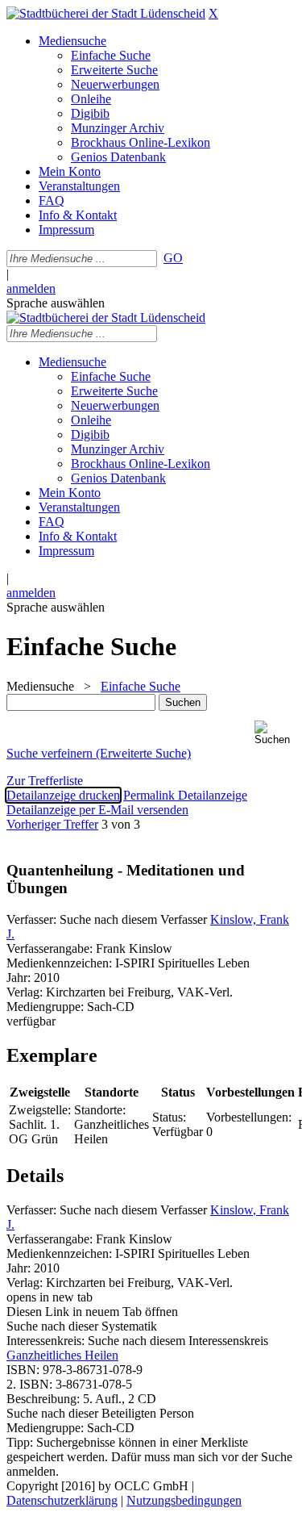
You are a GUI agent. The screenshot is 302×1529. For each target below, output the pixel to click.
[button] (275, 733)
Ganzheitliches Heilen (62, 1355)
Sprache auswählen (55, 303)
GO (173, 258)
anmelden (31, 288)
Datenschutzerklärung (62, 1500)
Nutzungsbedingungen (184, 1500)
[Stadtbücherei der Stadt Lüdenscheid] (105, 13)
